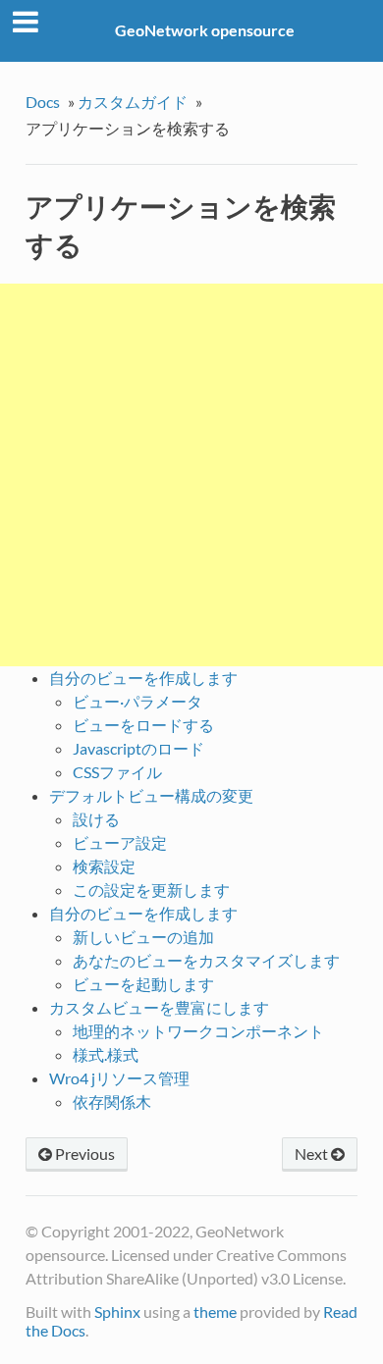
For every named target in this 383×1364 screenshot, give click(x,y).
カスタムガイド (133, 101)
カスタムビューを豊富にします (159, 1007)
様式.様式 (105, 1054)
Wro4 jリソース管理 (119, 1078)
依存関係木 (112, 1101)
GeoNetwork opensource (205, 30)
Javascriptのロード (138, 748)
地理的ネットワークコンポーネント (198, 1031)
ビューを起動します (143, 983)
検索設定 (104, 866)
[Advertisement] (191, 475)
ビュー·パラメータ (137, 701)
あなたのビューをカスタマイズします (206, 960)
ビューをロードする (143, 724)
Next (313, 1153)
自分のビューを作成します (143, 677)
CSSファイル (117, 771)
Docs (43, 101)
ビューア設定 (120, 842)
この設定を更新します (151, 889)
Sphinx (117, 1311)
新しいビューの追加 (143, 936)
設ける (96, 819)
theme (215, 1311)
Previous (83, 1153)
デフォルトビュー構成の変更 (151, 795)
